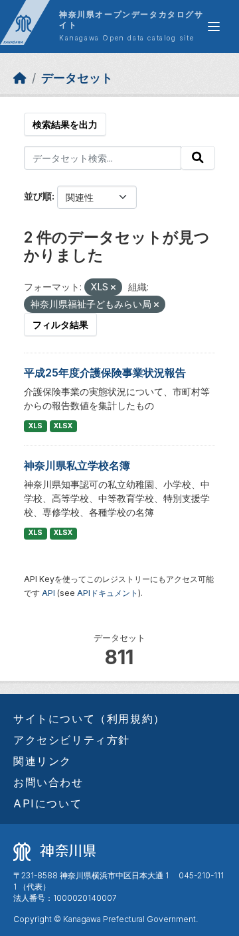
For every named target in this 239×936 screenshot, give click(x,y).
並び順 (38, 196)
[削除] (113, 287)
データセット (77, 78)
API (48, 593)
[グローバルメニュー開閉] (214, 26)
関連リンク (42, 761)
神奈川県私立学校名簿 (77, 465)
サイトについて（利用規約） (89, 718)
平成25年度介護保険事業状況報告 (105, 372)
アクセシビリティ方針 (71, 739)
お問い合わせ (48, 782)
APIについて (47, 803)
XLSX (63, 426)
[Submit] (198, 158)
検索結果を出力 (65, 124)
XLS (35, 426)
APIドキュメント (107, 593)
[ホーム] (20, 78)
